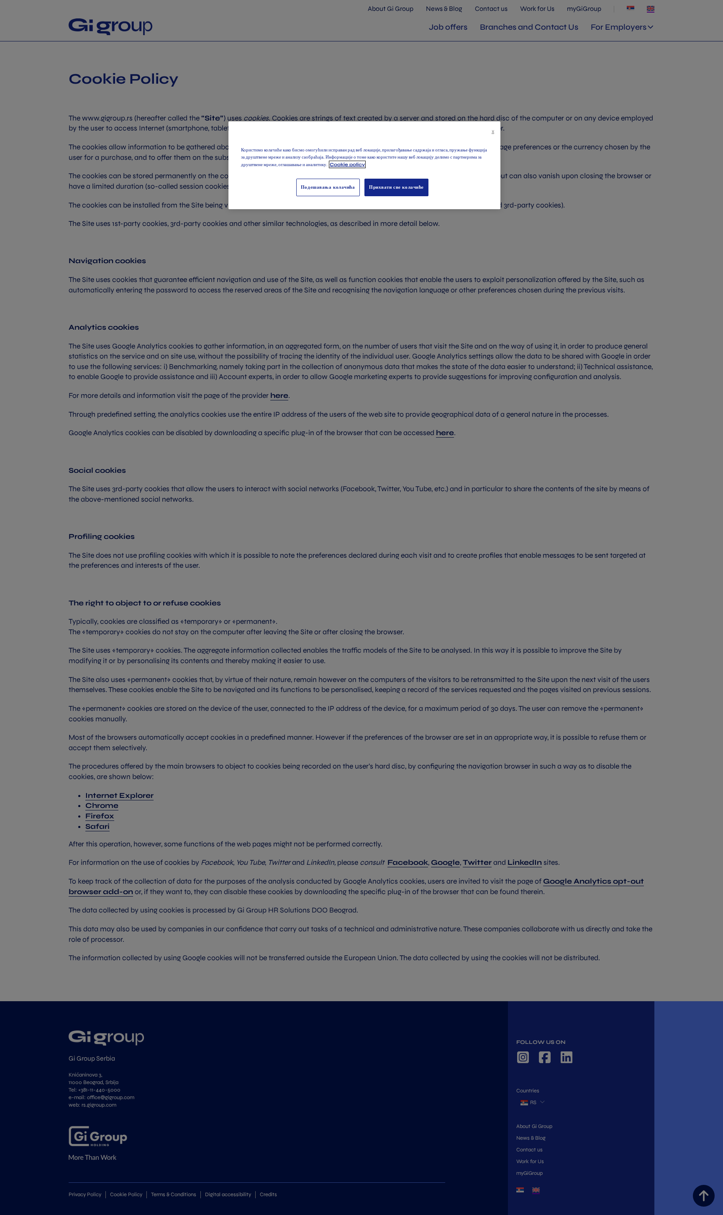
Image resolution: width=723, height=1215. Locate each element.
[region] (364, 165)
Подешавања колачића (328, 187)
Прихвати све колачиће (396, 187)
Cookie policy (347, 164)
